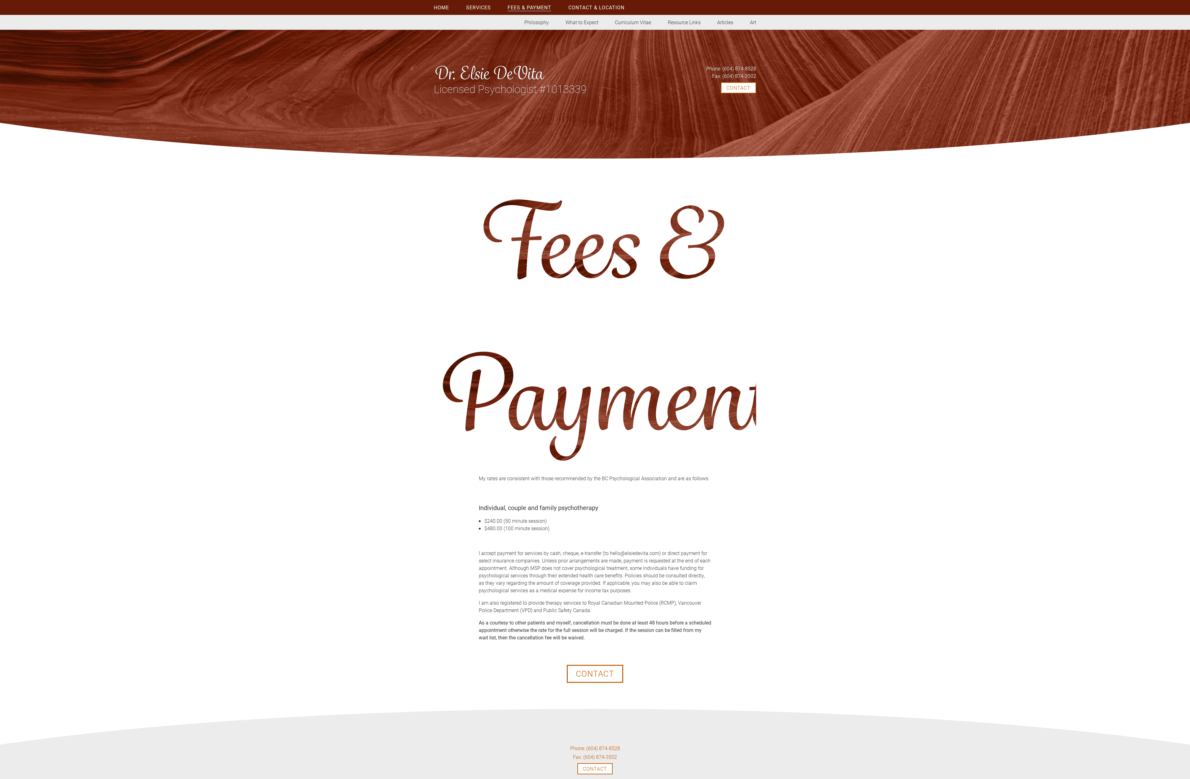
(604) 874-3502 (734, 76)
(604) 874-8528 (731, 68)
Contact (595, 673)
